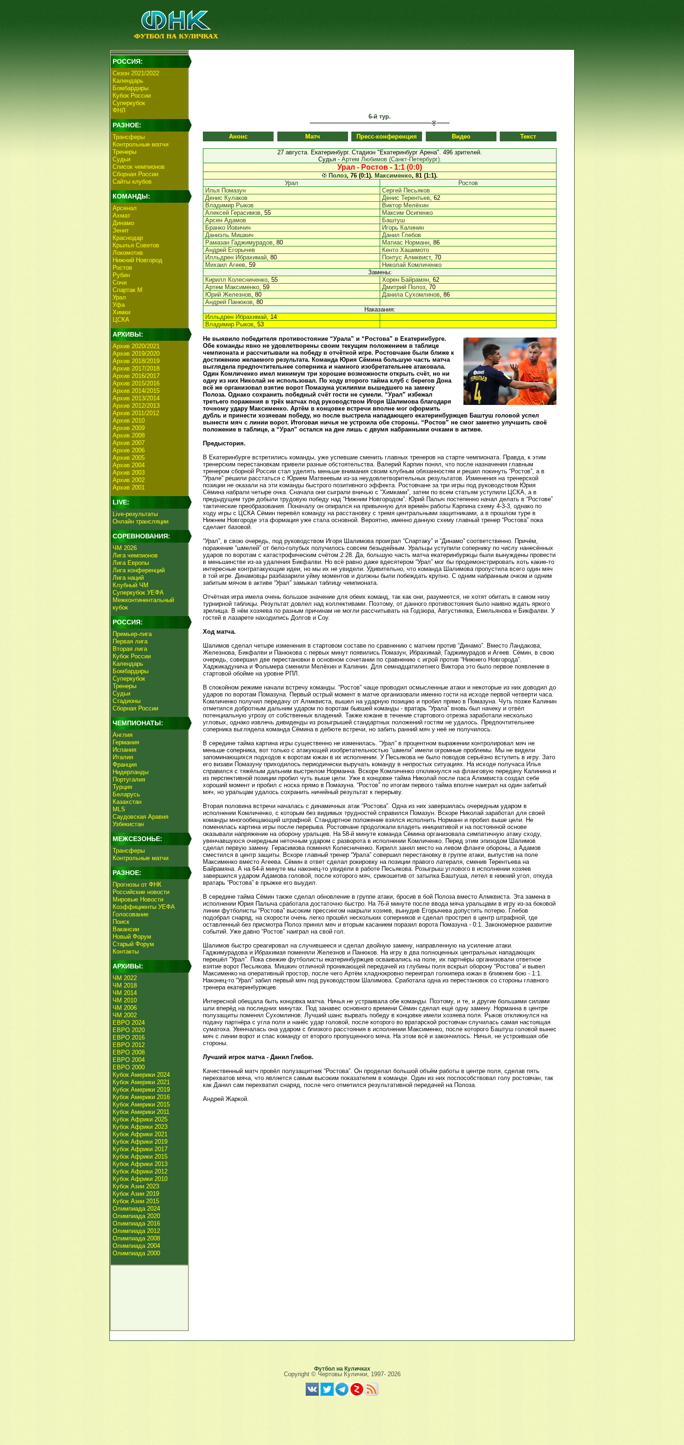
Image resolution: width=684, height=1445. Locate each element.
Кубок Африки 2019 (140, 1141)
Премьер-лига (132, 633)
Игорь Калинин (403, 227)
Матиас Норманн (405, 242)
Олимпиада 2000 (136, 1253)
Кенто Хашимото (405, 249)
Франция (125, 764)
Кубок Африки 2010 (140, 1178)
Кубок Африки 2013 (140, 1163)
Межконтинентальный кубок (143, 604)
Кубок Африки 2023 (140, 1126)
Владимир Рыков (229, 205)
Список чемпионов (139, 166)
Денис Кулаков (226, 197)
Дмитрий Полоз (403, 287)
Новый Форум (132, 936)
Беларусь (126, 794)
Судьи (121, 159)
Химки (121, 312)
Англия (123, 734)
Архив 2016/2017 (136, 375)
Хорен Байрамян (405, 279)
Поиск (121, 921)
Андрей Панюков (229, 301)
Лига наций (128, 577)
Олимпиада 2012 (136, 1230)
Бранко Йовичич (228, 227)
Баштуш (393, 220)
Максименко (393, 175)
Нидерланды (130, 772)
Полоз (338, 175)
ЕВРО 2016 (129, 1037)
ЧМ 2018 (125, 985)
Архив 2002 (129, 480)
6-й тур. (380, 116)
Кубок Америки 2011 (141, 1111)
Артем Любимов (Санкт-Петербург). (392, 159)
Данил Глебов (401, 235)
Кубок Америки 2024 (141, 1074)
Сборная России (135, 174)
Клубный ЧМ (130, 585)
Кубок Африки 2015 (140, 1156)
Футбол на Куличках (342, 1368)
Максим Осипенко (407, 212)
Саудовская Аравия (140, 816)
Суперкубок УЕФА (138, 592)
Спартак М (127, 289)
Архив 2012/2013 (136, 405)
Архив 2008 (129, 435)
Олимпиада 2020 (136, 1216)
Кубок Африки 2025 (140, 1119)
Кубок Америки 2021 (141, 1082)
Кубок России (132, 95)
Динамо (123, 222)
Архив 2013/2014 (136, 398)
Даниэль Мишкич (229, 235)
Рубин (121, 275)
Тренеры (124, 151)
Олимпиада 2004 (136, 1245)
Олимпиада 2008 (136, 1238)
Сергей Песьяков (406, 190)
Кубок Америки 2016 (141, 1097)
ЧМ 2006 (125, 1007)
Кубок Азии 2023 (136, 1186)
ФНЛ (119, 110)
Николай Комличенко (412, 264)
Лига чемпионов (135, 555)
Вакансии (126, 929)
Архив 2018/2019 (136, 361)
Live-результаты (135, 513)
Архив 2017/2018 (136, 368)
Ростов (122, 267)
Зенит (121, 230)
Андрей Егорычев (230, 249)
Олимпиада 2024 (136, 1208)
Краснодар (128, 237)
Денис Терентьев (406, 197)
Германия (126, 742)
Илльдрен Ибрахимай (236, 257)
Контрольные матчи (140, 144)
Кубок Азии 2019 (136, 1193)
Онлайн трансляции (140, 521)
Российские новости (141, 891)
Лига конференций (139, 570)
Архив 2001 (129, 487)
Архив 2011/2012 (136, 413)
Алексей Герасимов (233, 212)
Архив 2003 (129, 472)
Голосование (130, 914)
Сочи (120, 282)
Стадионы (127, 700)
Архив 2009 (129, 427)
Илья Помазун (225, 190)
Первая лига (130, 641)
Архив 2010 (129, 420)
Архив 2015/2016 (136, 383)
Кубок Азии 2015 (136, 1201)
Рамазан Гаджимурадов (239, 242)
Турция (122, 786)
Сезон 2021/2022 (136, 73)
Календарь (128, 80)
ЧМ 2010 (125, 1000)
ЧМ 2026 (125, 547)
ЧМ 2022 (125, 977)
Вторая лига (130, 648)
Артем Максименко (232, 287)
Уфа (119, 304)
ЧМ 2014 (125, 992)
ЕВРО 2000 (129, 1067)
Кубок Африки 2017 (140, 1149)
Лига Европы (131, 562)
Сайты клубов (132, 181)
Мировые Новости (138, 899)
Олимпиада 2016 (136, 1223)
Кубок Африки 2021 (140, 1134)
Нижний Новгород (137, 260)
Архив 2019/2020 (136, 353)
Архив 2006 (129, 450)
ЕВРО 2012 (129, 1044)
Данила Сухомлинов (411, 294)
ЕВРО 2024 (129, 1022)
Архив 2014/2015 (136, 390)
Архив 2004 (129, 465)
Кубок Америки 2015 (141, 1104)
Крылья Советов (136, 245)
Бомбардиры (130, 88)
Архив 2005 (129, 457)
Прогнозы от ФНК (137, 884)
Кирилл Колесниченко (236, 279)
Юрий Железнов (228, 294)
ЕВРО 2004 (129, 1059)
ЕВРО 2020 (129, 1030)
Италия (123, 757)
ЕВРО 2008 (129, 1052)
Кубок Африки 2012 (140, 1171)
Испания (124, 749)
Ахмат (121, 215)
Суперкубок (129, 102)
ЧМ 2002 (125, 1015)
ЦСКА (121, 319)
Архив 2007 (129, 442)
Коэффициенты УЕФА (144, 906)
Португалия (129, 779)
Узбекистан (128, 824)
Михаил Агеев (225, 264)
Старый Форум (133, 944)
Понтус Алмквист (406, 257)
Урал (119, 297)
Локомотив (128, 252)
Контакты (126, 951)
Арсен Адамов (225, 220)
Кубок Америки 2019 (141, 1089)
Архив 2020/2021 (136, 346)
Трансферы (129, 136)
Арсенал (125, 208)
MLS (119, 809)
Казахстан (127, 801)
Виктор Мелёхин (405, 205)
